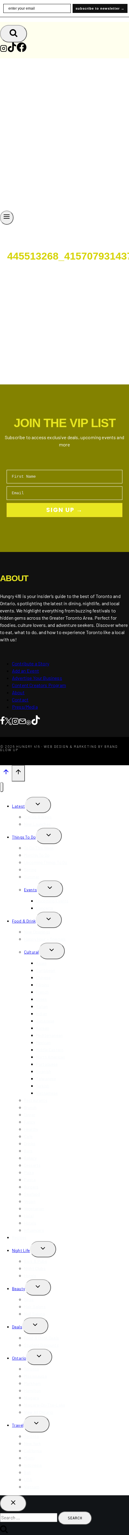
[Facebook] (21, 50)
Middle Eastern (49, 1049)
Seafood (32, 1194)
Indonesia (33, 1465)
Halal (29, 1215)
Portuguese (47, 1064)
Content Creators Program (39, 685)
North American (50, 1056)
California (33, 1450)
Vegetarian (34, 1208)
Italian (42, 1006)
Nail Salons (34, 1313)
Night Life (21, 1250)
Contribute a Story (30, 663)
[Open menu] (7, 218)
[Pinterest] (28, 721)
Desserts (32, 1165)
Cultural (31, 951)
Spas (29, 1299)
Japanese (45, 1020)
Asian (41, 963)
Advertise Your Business (37, 678)
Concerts (44, 908)
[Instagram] (3, 50)
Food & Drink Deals (41, 1337)
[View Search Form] (13, 33)
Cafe (28, 1136)
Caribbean (45, 970)
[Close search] (13, 1503)
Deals (17, 1326)
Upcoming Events (52, 900)
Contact (20, 699)
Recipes (19, 1237)
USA (28, 1479)
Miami (29, 1457)
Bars (28, 1150)
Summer (31, 876)
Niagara (31, 1397)
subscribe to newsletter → (100, 8)
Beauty (18, 1288)
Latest (18, 806)
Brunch (30, 1107)
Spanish (43, 1071)
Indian (41, 1013)
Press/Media (25, 707)
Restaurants (35, 1100)
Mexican (43, 1042)
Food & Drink (24, 920)
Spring (30, 869)
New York (32, 1443)
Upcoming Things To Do (45, 862)
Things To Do (24, 837)
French (42, 991)
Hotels (30, 1222)
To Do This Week (39, 847)
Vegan (29, 1201)
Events (30, 889)
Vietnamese (47, 1093)
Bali (27, 1472)
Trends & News (38, 816)
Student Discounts (41, 1345)
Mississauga (35, 1376)
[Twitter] (8, 721)
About (18, 692)
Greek (41, 999)
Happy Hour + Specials (45, 939)
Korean (42, 1028)
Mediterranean (49, 1035)
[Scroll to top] (6, 773)
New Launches (37, 824)
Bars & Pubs (35, 1261)
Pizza (29, 1172)
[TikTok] (12, 50)
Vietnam (31, 1486)
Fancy (29, 1121)
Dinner (29, 1114)
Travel (17, 1425)
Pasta (30, 1179)
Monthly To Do (37, 855)
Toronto (31, 1368)
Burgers (31, 1186)
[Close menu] (1, 787)
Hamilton (32, 1390)
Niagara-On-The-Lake (44, 1404)
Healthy (31, 1129)
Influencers (34, 1230)
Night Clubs (35, 1268)
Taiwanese (46, 1078)
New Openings (37, 931)
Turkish (42, 1085)
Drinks (29, 1143)
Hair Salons (35, 1306)
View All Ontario (38, 1412)
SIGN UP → (64, 510)
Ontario (19, 1358)
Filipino (42, 984)
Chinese (43, 977)
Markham (32, 1383)
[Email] (22, 721)
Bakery (30, 1157)
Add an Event (25, 670)
